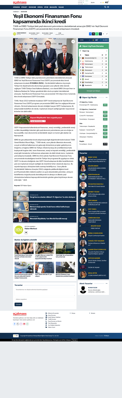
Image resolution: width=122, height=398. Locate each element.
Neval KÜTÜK (92, 273)
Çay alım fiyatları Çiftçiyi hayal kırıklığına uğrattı (96, 253)
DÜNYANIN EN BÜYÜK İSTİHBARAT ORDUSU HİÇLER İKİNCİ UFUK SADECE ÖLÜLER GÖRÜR (97, 178)
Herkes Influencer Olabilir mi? (96, 244)
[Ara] (105, 7)
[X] (17, 323)
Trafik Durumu (52, 319)
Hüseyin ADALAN (93, 174)
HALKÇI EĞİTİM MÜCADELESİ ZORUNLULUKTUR (97, 204)
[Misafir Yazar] (84, 226)
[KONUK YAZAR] (83, 290)
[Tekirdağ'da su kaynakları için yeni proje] (65, 248)
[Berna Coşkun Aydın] (83, 234)
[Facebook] (14, 323)
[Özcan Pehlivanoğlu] (83, 185)
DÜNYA (40, 7)
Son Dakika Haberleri (54, 325)
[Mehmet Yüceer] (83, 194)
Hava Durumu (52, 315)
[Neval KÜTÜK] (83, 274)
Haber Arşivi (51, 327)
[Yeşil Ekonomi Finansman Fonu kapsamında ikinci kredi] (45, 56)
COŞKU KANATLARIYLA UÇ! (97, 275)
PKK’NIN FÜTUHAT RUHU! (96, 186)
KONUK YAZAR (92, 287)
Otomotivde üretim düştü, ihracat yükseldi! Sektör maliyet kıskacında (24, 276)
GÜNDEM (16, 7)
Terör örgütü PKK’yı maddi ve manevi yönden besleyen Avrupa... (97, 212)
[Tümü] (106, 153)
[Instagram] (20, 323)
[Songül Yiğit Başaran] (83, 243)
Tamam (74, 340)
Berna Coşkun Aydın (95, 233)
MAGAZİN (53, 7)
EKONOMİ (32, 7)
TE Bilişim (106, 335)
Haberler (16, 11)
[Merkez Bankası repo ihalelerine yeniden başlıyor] (65, 267)
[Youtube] (24, 323)
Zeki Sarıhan (92, 200)
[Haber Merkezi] (19, 230)
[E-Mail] (26, 232)
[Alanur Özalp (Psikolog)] (83, 251)
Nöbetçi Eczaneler (53, 313)
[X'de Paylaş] (93, 33)
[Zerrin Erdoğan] (83, 220)
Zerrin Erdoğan (94, 218)
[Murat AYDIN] (83, 159)
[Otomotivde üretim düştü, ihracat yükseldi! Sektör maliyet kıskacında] (24, 267)
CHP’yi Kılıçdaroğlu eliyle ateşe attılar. (96, 195)
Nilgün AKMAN (93, 166)
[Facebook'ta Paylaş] (90, 33)
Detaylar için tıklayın (93, 91)
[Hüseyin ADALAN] (83, 176)
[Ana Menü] (108, 7)
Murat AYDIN (92, 157)
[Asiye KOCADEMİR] (83, 260)
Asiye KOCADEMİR (94, 258)
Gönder (18, 304)
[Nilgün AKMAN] (83, 168)
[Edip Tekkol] (83, 211)
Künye (73, 313)
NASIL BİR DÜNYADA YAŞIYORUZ (94, 221)
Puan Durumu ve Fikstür (54, 321)
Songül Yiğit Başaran (96, 241)
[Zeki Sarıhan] (83, 202)
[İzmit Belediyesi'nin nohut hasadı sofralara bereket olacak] (24, 248)
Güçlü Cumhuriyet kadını (96, 235)
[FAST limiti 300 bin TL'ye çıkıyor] (44, 267)
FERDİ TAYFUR (95, 228)
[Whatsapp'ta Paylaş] (96, 33)
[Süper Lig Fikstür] (106, 97)
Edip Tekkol (92, 209)
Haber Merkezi (31, 229)
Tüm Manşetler (52, 323)
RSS (16, 335)
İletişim (93, 313)
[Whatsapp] (27, 323)
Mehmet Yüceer (93, 192)
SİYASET (24, 7)
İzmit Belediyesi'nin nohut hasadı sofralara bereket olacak (23, 256)
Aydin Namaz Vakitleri (54, 317)
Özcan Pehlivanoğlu (95, 184)
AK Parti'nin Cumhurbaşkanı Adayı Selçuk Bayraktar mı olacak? (97, 160)
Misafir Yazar (96, 226)
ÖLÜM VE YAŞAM (93, 267)
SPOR (46, 7)
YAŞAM (61, 7)
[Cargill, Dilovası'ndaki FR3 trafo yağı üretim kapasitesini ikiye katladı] (44, 248)
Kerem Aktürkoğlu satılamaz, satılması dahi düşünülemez (96, 291)
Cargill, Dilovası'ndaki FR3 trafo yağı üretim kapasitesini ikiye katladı (44, 256)
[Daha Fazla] (100, 33)
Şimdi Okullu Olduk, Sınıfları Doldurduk (97, 261)
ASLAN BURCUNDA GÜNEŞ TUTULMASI (97, 169)
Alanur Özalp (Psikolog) (97, 249)
